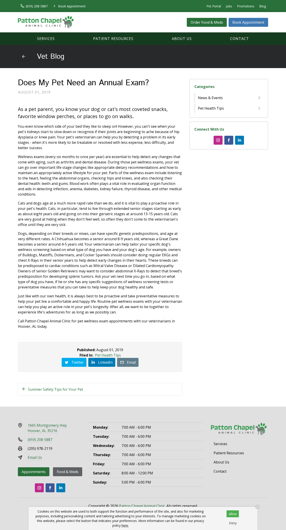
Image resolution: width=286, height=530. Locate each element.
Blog (262, 6)
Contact (239, 38)
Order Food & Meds (207, 22)
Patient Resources (113, 38)
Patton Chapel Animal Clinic (142, 505)
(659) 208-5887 (40, 439)
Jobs (229, 6)
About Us (182, 38)
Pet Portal (213, 6)
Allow (233, 514)
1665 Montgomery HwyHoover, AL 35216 (47, 428)
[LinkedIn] (239, 140)
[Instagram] (218, 140)
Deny (233, 523)
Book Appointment (248, 22)
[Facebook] (228, 140)
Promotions (245, 6)
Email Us (35, 457)
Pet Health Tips (108, 355)
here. (125, 525)
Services (46, 38)
